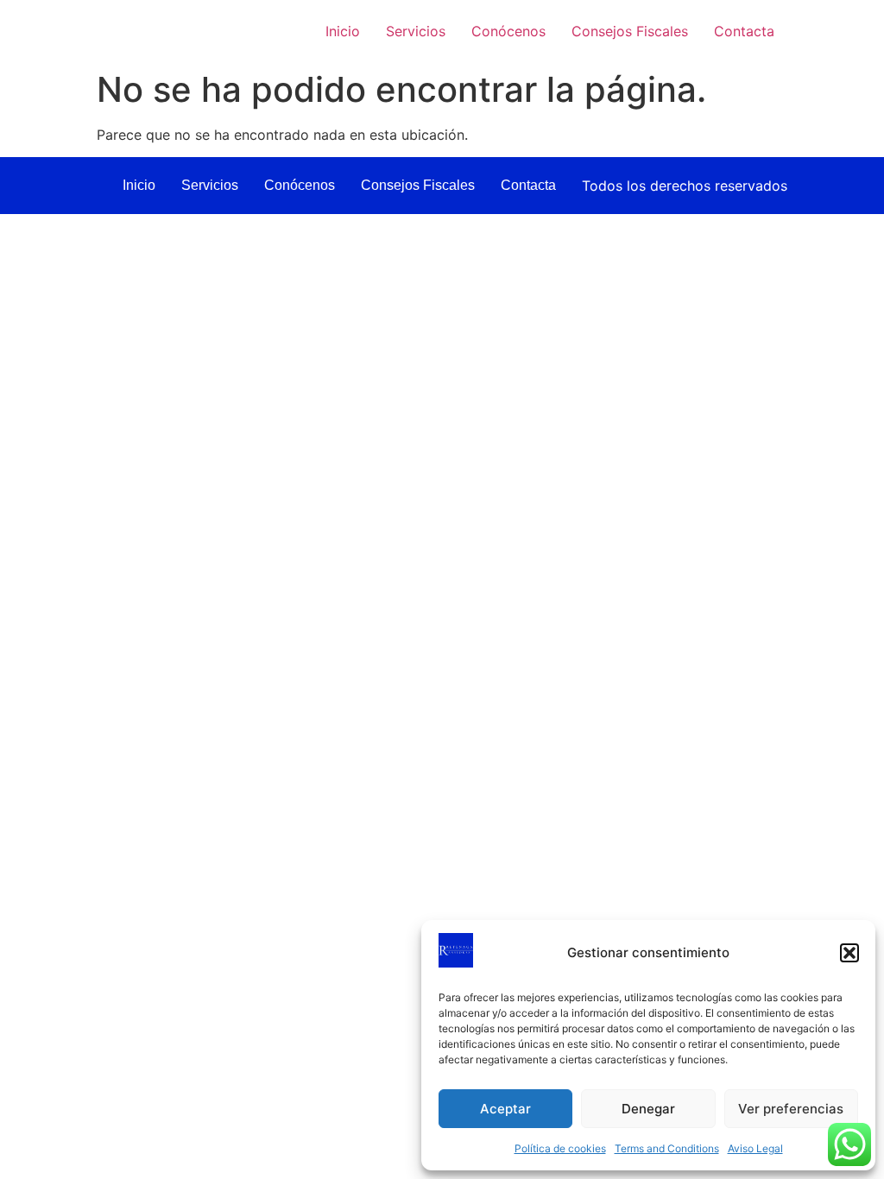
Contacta (744, 31)
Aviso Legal (755, 1148)
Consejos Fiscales (629, 31)
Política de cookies (560, 1148)
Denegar (648, 1108)
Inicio (342, 31)
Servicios (415, 31)
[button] (849, 952)
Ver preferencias (790, 1108)
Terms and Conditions (667, 1148)
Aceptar (505, 1108)
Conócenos (508, 31)
